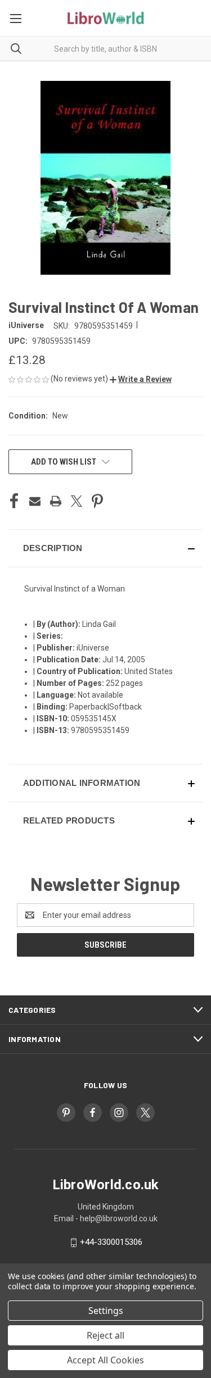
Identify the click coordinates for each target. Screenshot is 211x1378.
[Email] (35, 501)
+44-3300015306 (111, 1242)
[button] (141, 379)
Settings (105, 1310)
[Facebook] (14, 501)
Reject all (105, 1335)
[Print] (55, 501)
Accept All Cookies (105, 1360)
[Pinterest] (97, 501)
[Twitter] (76, 501)
